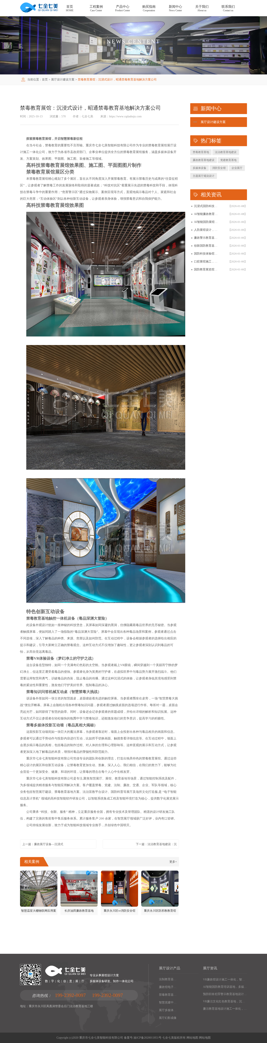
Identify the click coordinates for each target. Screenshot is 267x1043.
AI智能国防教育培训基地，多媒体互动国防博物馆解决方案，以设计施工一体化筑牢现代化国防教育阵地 (225, 986)
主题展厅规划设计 (203, 175)
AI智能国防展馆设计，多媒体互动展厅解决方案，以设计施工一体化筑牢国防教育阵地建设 (207, 221)
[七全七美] (39, 11)
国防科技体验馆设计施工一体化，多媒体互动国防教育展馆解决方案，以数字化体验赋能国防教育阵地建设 (207, 253)
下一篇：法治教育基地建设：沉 (156, 844)
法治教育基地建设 (226, 152)
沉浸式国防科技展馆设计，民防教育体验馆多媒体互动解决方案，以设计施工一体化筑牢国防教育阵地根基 (207, 206)
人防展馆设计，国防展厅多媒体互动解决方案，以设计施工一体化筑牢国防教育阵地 (207, 229)
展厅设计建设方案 (62, 79)
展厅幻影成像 (167, 1017)
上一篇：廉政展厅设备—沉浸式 (42, 844)
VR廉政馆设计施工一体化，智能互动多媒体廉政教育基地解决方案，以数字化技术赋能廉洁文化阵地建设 (225, 979)
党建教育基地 (228, 160)
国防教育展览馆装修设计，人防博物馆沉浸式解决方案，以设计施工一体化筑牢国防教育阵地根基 (207, 269)
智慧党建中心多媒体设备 (168, 1002)
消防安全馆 (219, 167)
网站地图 (192, 1037)
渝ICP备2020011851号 (147, 1037)
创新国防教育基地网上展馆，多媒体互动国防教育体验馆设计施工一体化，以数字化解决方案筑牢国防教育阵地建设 (207, 245)
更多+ (173, 861)
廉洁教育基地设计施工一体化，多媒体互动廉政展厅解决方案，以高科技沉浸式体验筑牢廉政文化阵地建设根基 (225, 1008)
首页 (45, 79)
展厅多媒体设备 (168, 1010)
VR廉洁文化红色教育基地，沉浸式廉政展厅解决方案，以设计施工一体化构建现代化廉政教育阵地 (225, 1001)
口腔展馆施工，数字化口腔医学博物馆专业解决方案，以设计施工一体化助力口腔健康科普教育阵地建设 (207, 261)
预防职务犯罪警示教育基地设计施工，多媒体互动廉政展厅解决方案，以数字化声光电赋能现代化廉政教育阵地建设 (225, 994)
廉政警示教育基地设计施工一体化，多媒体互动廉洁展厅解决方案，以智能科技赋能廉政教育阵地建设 (207, 237)
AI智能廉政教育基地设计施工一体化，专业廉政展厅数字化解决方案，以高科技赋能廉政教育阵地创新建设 (207, 214)
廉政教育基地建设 (203, 160)
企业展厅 (237, 167)
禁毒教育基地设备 (168, 994)
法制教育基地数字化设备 (168, 979)
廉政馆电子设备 (168, 987)
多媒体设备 (199, 167)
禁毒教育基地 (201, 152)
